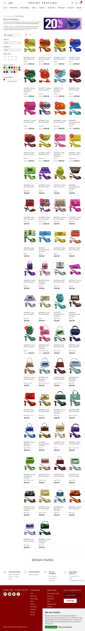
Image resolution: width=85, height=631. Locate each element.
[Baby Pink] (7, 67)
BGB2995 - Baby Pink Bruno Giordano (59, 154)
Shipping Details (51, 604)
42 (8, 59)
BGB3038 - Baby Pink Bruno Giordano (44, 346)
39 (12, 56)
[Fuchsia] (14, 67)
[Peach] (17, 70)
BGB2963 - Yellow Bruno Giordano (29, 58)
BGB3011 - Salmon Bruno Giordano (60, 218)
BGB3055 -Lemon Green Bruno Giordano (29, 476)
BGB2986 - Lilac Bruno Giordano (44, 121)
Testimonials (50, 598)
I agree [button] (48, 627)
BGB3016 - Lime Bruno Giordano (29, 249)
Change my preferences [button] (65, 627)
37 (5, 56)
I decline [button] (54, 627)
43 (12, 59)
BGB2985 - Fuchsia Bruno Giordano (30, 121)
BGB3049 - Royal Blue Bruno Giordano (29, 443)
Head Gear (33, 609)
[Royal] (7, 72)
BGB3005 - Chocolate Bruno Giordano (74, 186)
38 (8, 56)
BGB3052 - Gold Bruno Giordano (59, 443)
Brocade (32, 612)
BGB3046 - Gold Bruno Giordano (44, 410)
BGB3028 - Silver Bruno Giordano (59, 281)
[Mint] (12, 70)
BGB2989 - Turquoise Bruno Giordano (74, 122)
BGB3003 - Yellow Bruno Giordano (59, 186)
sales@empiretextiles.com (77, 580)
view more (27, 29)
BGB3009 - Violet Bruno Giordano (44, 218)
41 (5, 59)
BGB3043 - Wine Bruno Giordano (59, 378)
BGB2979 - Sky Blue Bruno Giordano (58, 89)
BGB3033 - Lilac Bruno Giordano (29, 313)
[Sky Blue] (9, 72)
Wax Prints (33, 596)
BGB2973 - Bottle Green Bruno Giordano (29, 89)
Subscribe (70, 601)
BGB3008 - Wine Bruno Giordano (29, 218)
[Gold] (17, 67)
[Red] (4, 72)
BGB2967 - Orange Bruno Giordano (45, 58)
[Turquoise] (12, 72)
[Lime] (9, 70)
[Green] (19, 67)
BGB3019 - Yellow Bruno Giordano (59, 249)
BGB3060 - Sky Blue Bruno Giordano (58, 508)
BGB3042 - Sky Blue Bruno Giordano (43, 379)
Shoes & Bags (11, 16)
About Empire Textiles (53, 593)
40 (16, 56)
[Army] (4, 67)
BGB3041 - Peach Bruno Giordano (29, 378)
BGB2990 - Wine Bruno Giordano (29, 153)
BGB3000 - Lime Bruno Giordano (29, 186)
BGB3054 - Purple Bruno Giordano (75, 443)
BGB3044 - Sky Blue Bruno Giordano (74, 379)
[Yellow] (17, 72)
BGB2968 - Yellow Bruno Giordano (59, 58)
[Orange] (14, 70)
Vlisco (32, 601)
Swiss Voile (33, 606)
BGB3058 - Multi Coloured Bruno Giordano (29, 508)
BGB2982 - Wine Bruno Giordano (74, 89)
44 (16, 59)
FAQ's (48, 601)
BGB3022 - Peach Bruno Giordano (74, 249)
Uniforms (49, 606)
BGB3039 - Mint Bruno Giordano (59, 346)
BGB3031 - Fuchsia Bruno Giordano (75, 281)
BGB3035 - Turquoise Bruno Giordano (59, 314)
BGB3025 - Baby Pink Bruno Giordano (44, 282)
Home (4, 16)
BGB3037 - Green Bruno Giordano (29, 345)
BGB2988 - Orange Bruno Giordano (60, 121)
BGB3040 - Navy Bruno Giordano (74, 346)
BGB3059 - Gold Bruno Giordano (44, 507)
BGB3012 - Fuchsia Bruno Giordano (75, 218)
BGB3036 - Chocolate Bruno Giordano (74, 314)
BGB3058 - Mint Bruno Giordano (74, 475)
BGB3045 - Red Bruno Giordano (29, 410)
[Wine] (14, 72)
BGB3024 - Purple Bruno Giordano (29, 281)
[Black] (9, 67)
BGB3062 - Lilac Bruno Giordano (29, 540)
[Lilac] (7, 70)
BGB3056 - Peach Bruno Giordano (44, 475)
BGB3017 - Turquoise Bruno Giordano (44, 249)
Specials (32, 614)
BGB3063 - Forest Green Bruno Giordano (44, 541)
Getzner (32, 604)
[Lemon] (4, 70)
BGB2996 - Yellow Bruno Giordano (75, 153)
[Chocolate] (12, 67)
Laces (31, 593)
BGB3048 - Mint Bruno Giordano (74, 410)
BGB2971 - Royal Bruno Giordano (74, 58)
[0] (81, 2)
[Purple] (19, 70)
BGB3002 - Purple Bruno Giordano (44, 186)
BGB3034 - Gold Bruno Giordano (44, 313)
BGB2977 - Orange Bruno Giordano (45, 89)
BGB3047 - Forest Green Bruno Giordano (59, 411)
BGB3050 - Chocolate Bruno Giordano (44, 443)
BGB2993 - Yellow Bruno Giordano (44, 153)
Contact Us (50, 596)
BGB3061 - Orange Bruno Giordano (75, 507)
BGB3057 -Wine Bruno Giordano (59, 475)
